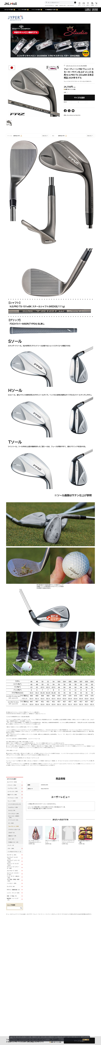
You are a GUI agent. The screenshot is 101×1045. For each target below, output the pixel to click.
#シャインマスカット (49, 5)
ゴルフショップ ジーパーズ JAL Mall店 (76, 66)
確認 (86, 1039)
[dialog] (49, 1038)
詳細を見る (45, 135)
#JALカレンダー (63, 5)
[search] (75, 2)
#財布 (57, 5)
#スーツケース (70, 5)
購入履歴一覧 (37, 808)
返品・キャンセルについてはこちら (72, 115)
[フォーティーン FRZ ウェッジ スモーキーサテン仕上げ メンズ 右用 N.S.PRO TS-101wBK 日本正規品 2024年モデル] (34, 91)
